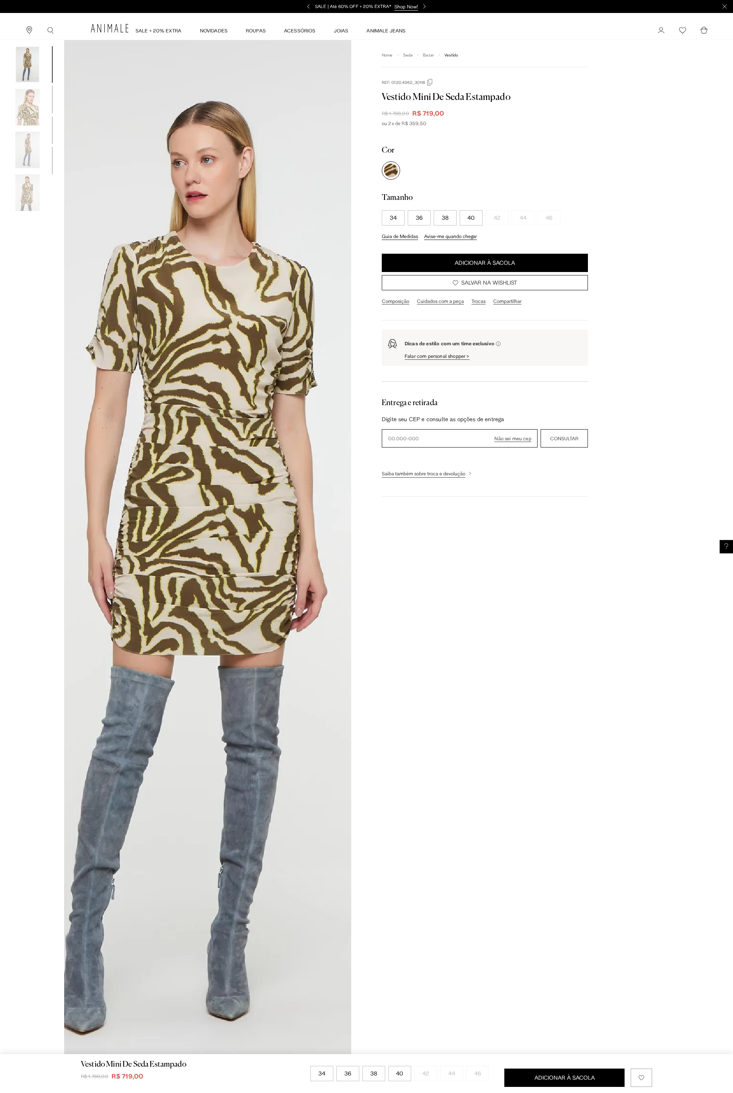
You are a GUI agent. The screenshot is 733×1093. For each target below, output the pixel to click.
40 (471, 217)
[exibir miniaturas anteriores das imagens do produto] (27, 40)
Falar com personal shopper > (437, 356)
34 (393, 217)
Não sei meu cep (512, 438)
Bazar (428, 55)
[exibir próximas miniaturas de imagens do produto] (27, 216)
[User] (661, 30)
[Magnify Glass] (50, 30)
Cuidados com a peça (440, 301)
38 (445, 217)
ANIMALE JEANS (385, 30)
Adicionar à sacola (485, 262)
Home (387, 55)
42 (497, 217)
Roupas (256, 30)
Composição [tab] (395, 301)
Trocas (478, 301)
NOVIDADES (214, 30)
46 (549, 217)
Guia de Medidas (400, 236)
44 (523, 217)
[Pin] (29, 30)
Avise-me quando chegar (450, 236)
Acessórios (300, 30)
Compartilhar (507, 301)
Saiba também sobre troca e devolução (423, 473)
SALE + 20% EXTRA (159, 30)
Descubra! (564, 6)
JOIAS (341, 30)
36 (419, 217)
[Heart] (682, 30)
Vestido (451, 55)
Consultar (564, 438)
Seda (408, 55)
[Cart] (704, 30)
